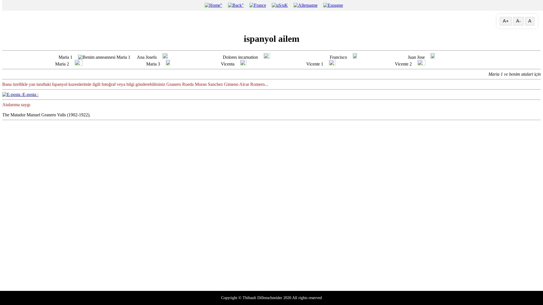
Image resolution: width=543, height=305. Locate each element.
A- (518, 21)
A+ (505, 21)
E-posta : (30, 94)
